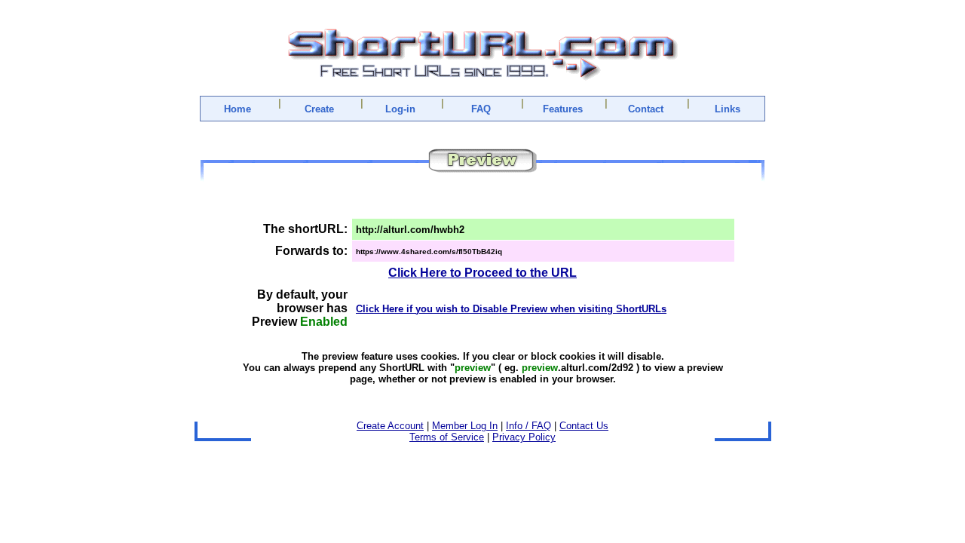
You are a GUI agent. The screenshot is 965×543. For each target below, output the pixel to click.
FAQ (481, 109)
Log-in (400, 109)
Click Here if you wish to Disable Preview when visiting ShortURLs (511, 308)
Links (727, 109)
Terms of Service (446, 437)
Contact (645, 109)
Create (319, 109)
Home (237, 109)
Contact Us (583, 425)
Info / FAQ (528, 425)
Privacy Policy (524, 437)
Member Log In (465, 425)
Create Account (390, 425)
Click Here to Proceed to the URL (482, 272)
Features (563, 109)
